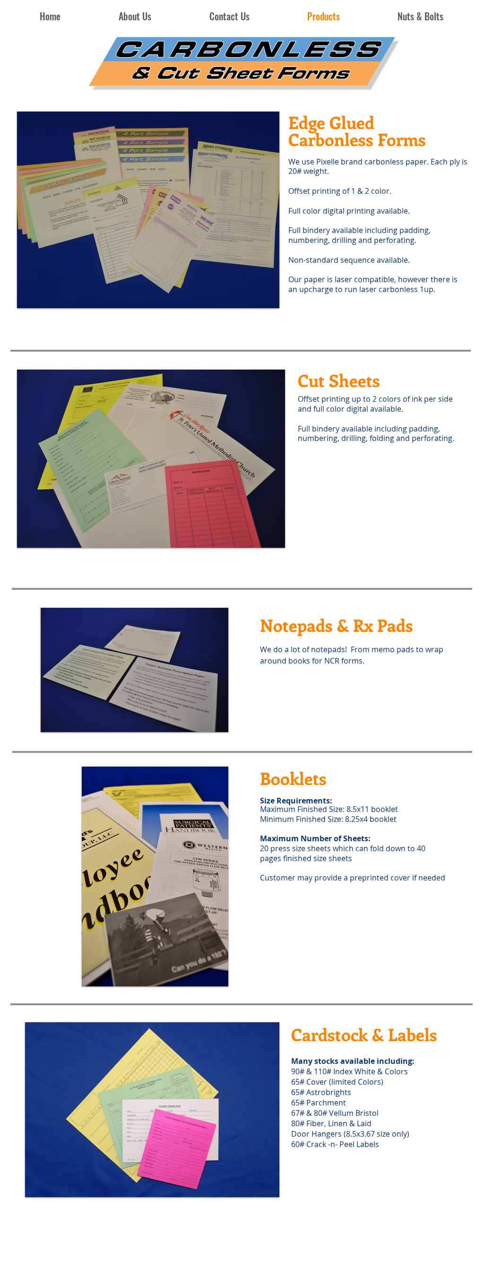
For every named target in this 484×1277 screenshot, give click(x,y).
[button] (148, 210)
